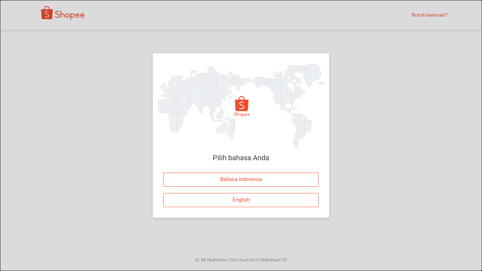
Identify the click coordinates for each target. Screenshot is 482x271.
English (241, 200)
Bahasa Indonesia (241, 179)
